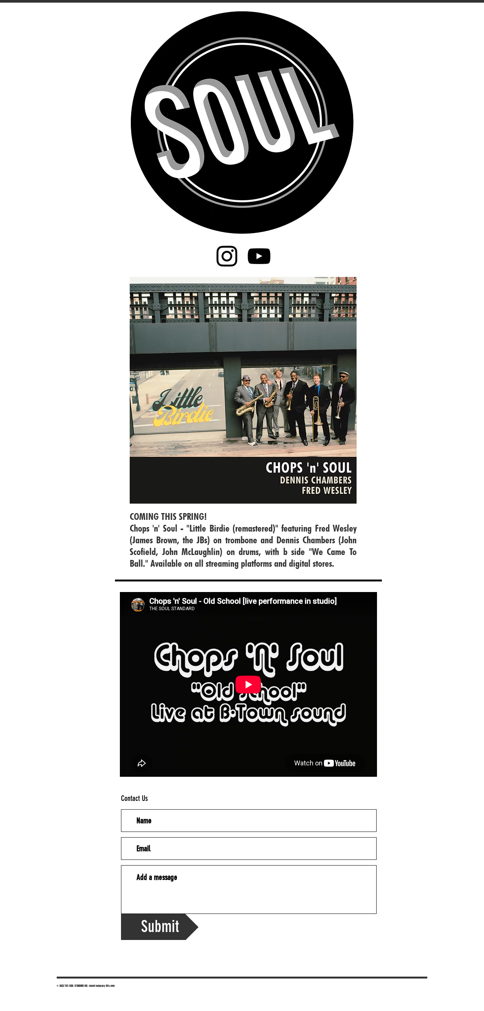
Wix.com (110, 986)
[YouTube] (259, 256)
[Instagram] (227, 256)
